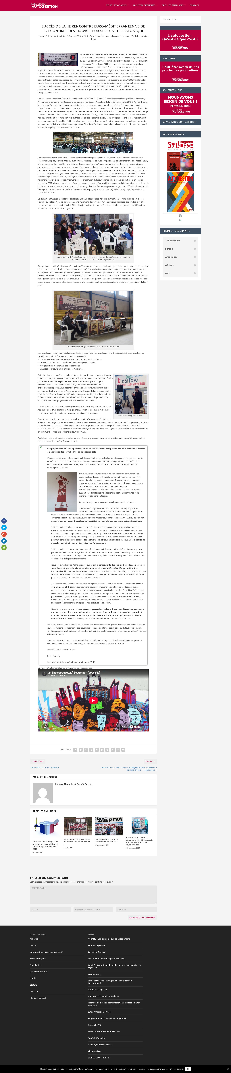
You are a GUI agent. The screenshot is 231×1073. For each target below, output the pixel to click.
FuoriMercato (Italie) (97, 989)
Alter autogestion (96, 945)
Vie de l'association (140, 36)
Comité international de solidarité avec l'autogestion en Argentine (114, 966)
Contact (194, 5)
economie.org (94, 974)
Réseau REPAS (94, 1025)
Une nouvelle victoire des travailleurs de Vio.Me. (107, 840)
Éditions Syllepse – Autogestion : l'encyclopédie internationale (110, 981)
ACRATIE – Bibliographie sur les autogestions (109, 939)
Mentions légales (38, 958)
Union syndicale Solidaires (100, 1044)
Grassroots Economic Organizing (103, 996)
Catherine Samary (96, 952)
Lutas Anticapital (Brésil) (99, 1012)
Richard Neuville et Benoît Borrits (60, 36)
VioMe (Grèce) (94, 1051)
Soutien (33, 978)
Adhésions (34, 939)
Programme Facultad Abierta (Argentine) (107, 1018)
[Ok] (227, 1069)
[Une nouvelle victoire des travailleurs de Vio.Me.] (109, 826)
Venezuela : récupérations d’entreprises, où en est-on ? (77, 841)
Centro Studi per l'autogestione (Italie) (106, 958)
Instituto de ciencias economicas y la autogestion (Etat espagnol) (114, 1003)
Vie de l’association (116, 5)
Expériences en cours (121, 36)
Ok (188, 1069)
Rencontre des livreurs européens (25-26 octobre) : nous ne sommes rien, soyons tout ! (139, 841)
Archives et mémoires (144, 5)
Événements (105, 36)
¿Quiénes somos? (38, 998)
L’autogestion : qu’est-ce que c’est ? (46, 952)
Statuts (33, 985)
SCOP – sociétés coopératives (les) (104, 1031)
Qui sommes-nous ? (39, 971)
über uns (34, 991)
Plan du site (35, 965)
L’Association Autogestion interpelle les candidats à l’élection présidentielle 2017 (46, 845)
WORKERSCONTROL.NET (99, 1057)
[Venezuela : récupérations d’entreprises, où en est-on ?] (78, 826)
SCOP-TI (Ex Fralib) (96, 1038)
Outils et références (172, 5)
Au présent (94, 36)
